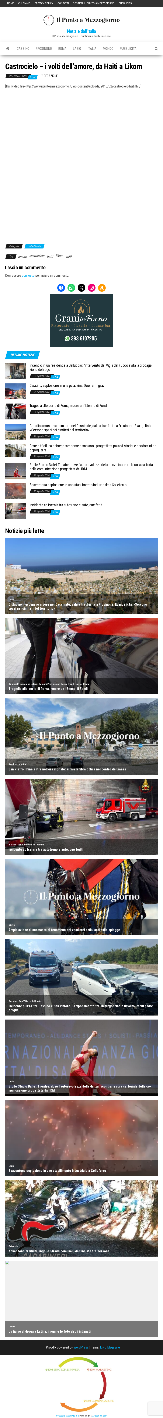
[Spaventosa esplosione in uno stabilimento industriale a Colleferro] (15, 490)
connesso (28, 275)
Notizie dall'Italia (81, 31)
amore (22, 257)
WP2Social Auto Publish (67, 1415)
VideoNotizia (34, 246)
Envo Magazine (110, 1347)
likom (59, 256)
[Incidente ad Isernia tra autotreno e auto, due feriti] (15, 511)
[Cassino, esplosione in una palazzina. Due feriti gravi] (15, 391)
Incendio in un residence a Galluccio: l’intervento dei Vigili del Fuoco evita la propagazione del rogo (91, 367)
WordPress (81, 1347)
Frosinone (44, 49)
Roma (62, 49)
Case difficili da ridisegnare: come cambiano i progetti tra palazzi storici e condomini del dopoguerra (93, 448)
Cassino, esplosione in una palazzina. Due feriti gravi (67, 385)
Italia (91, 49)
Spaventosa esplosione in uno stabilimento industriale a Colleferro (78, 485)
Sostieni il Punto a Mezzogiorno (93, 3)
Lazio (77, 49)
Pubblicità (125, 3)
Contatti (63, 3)
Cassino (23, 49)
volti (69, 257)
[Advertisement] (81, 118)
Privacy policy (44, 3)
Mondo (108, 49)
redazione (51, 76)
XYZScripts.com (99, 1415)
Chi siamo (24, 3)
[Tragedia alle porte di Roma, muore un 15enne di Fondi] (15, 411)
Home (10, 3)
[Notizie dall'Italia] (8, 48)
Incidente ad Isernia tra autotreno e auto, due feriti (66, 505)
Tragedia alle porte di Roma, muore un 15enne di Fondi (68, 405)
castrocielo (36, 256)
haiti (50, 257)
